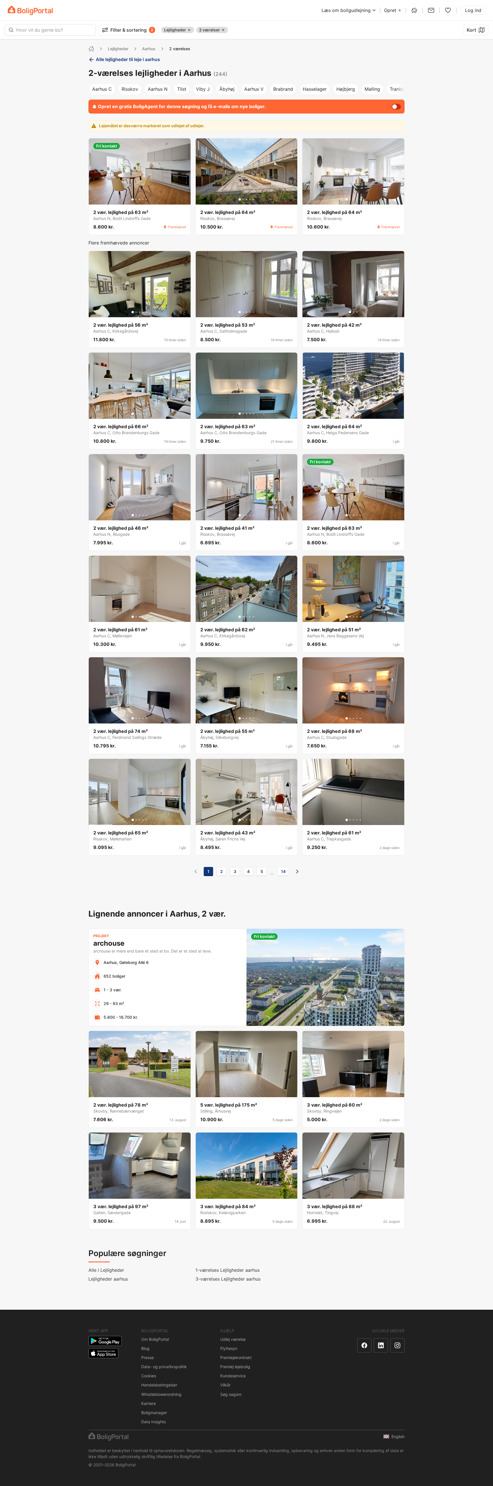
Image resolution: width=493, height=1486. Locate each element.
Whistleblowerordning (161, 1394)
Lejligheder (118, 48)
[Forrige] (195, 871)
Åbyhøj (227, 89)
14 (283, 871)
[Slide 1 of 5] (132, 199)
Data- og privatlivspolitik (164, 1366)
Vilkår (225, 1384)
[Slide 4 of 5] (143, 199)
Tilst (181, 89)
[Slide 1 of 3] (350, 312)
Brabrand (283, 89)
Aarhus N (157, 89)
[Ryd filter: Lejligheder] (189, 30)
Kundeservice (233, 1375)
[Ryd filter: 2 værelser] (223, 30)
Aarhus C (102, 89)
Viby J (203, 89)
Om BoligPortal (155, 1339)
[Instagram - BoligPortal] (397, 1345)
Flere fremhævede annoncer (118, 243)
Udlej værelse (233, 1339)
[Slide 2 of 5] (136, 199)
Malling (372, 89)
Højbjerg (345, 89)
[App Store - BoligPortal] (103, 1353)
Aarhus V (254, 89)
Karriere (148, 1403)
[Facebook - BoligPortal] (364, 1345)
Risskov (130, 89)
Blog (145, 1348)
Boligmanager (154, 1412)
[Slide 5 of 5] (146, 199)
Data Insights (153, 1421)
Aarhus (148, 48)
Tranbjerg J (402, 89)
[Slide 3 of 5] (139, 199)
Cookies (148, 1375)
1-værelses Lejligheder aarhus (227, 1270)
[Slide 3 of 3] (357, 312)
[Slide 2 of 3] (353, 312)
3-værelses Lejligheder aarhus (227, 1279)
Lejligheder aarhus (108, 1279)
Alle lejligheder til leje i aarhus (128, 59)
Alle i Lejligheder (106, 1270)
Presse (147, 1357)
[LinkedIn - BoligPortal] (381, 1345)
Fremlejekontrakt (236, 1357)
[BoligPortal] (30, 10)
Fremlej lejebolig (235, 1366)
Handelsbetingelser (159, 1384)
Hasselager (315, 89)
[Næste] (297, 871)
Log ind (473, 10)
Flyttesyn (228, 1348)
